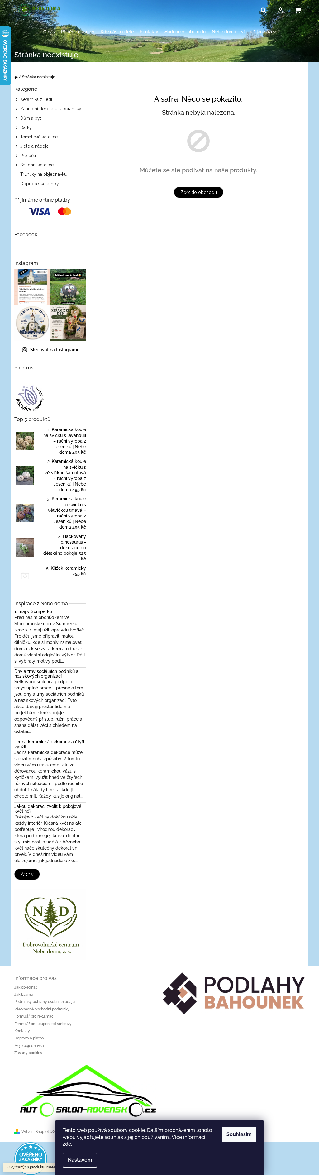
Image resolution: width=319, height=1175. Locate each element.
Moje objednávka (29, 1045)
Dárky (26, 127)
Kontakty (22, 1031)
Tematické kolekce (39, 136)
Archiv (27, 874)
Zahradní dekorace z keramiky (50, 108)
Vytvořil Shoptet (35, 1131)
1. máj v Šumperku (33, 611)
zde (67, 1144)
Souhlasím (239, 1134)
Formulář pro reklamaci (34, 1016)
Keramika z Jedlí (36, 99)
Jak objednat (25, 987)
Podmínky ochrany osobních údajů (44, 1002)
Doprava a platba (29, 1038)
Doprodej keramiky (39, 183)
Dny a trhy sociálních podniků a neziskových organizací (46, 674)
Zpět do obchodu (198, 192)
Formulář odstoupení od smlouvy (43, 1024)
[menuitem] (49, 32)
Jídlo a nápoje (34, 146)
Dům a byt (30, 118)
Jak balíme (23, 994)
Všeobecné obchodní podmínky (41, 1009)
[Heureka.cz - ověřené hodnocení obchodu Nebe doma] (30, 1158)
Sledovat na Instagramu (54, 349)
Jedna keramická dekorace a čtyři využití (49, 744)
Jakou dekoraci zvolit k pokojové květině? (47, 808)
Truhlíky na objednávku (43, 174)
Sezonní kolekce (37, 164)
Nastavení (80, 1160)
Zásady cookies (28, 1053)
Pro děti (28, 155)
